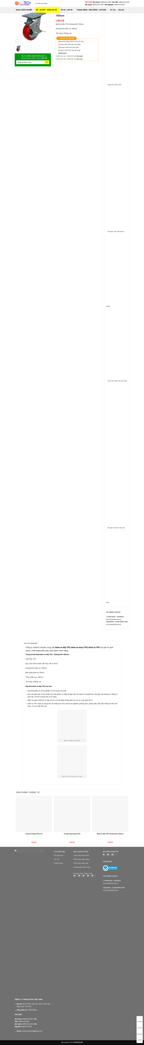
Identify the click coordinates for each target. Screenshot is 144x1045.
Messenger (139, 1034)
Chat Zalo (139, 1027)
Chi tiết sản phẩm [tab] (30, 643)
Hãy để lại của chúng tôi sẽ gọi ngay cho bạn (34, 57)
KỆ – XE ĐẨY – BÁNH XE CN (46, 10)
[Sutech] (23, 3)
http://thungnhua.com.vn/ (113, 619)
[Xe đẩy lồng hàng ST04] (72, 814)
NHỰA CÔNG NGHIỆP (24, 10)
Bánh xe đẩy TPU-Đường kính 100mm (110, 834)
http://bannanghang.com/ (113, 624)
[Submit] (71, 3)
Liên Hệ (121, 10)
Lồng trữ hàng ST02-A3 (33, 834)
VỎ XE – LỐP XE (67, 10)
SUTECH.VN (78, 1042)
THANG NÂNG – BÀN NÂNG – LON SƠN (91, 10)
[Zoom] (17, 41)
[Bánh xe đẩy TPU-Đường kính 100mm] (110, 814)
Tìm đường (139, 1021)
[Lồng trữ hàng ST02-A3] (34, 814)
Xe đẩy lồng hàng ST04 (72, 834)
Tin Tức (113, 10)
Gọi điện (140, 1039)
